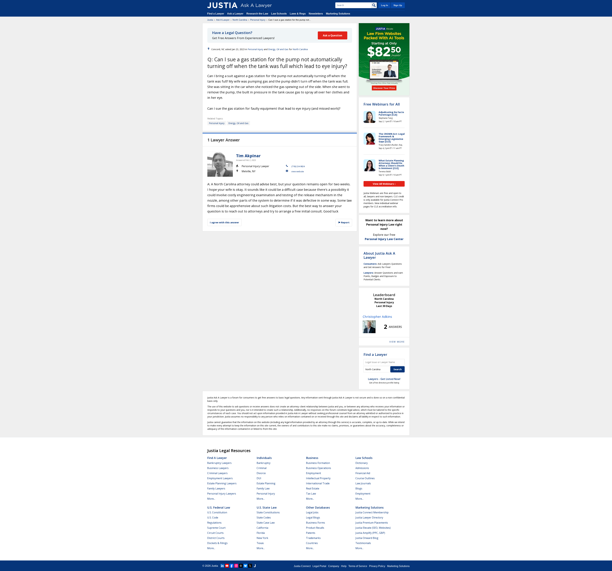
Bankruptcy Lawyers (219, 463)
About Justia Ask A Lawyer (379, 255)
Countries (312, 543)
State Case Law (266, 522)
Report (345, 222)
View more (397, 341)
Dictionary (361, 463)
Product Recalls (315, 527)
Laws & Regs (298, 13)
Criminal (261, 468)
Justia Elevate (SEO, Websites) (373, 527)
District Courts (216, 538)
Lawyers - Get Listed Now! (384, 379)
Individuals (264, 458)
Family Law (263, 488)
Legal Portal (319, 566)
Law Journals (363, 483)
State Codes (264, 517)
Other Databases (318, 507)
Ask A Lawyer (222, 20)
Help (343, 566)
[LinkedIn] (222, 566)
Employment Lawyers (220, 478)
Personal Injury (257, 20)
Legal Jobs (312, 512)
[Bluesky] (245, 566)
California (262, 527)
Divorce (261, 473)
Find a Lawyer (215, 13)
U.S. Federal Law (218, 507)
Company (333, 566)
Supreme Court (216, 527)
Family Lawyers (216, 488)
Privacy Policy (377, 566)
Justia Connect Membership (372, 512)
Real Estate (312, 488)
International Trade (318, 483)
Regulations (214, 522)
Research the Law (257, 13)
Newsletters (316, 13)
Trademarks (313, 538)
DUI (259, 478)
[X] (250, 566)
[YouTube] (227, 566)
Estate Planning (266, 483)
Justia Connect (302, 566)
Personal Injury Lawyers (221, 493)
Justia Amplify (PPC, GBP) (370, 533)
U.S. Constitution (217, 512)
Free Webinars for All (382, 104)
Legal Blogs (313, 517)
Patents (310, 533)
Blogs (358, 488)
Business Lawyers (218, 468)
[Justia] (222, 5)
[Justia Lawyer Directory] (255, 566)
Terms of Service (357, 566)
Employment (313, 473)
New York (262, 538)
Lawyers (368, 272)
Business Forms (315, 522)
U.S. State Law (267, 507)
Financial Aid (362, 473)
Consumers (370, 263)
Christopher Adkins (377, 316)
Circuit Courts (215, 533)
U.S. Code (212, 517)
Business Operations (318, 468)
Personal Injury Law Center (384, 239)
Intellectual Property (318, 478)
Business (312, 458)
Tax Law (311, 493)
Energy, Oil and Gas (278, 49)
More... (211, 498)
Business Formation (318, 463)
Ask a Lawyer (235, 13)
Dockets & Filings (217, 543)
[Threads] (241, 566)
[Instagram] (236, 566)
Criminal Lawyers (217, 473)
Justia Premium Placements (371, 522)
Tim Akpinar (248, 155)
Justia (210, 20)
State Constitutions (268, 512)
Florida (261, 533)
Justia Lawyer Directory (369, 517)
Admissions (362, 468)
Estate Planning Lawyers (222, 483)
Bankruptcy (263, 463)
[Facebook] (231, 566)
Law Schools (279, 13)
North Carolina (240, 20)
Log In (384, 5)
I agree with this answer (224, 222)
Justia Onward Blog (366, 538)
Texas (260, 543)
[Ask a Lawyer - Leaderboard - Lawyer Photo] (369, 326)
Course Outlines (365, 478)
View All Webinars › (384, 183)
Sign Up (397, 5)
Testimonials (363, 543)
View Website (297, 171)
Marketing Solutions (338, 13)
